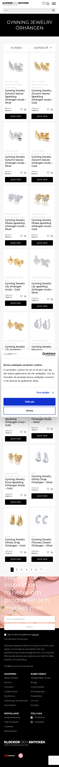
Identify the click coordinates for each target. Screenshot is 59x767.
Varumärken (10, 705)
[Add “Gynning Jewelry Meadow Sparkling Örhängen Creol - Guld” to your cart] (25, 432)
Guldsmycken (11, 691)
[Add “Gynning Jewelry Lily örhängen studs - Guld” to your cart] (25, 296)
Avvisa (29, 410)
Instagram (39, 722)
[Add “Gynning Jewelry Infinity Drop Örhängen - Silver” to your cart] (52, 489)
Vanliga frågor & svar (40, 678)
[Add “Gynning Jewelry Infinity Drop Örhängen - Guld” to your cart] (25, 552)
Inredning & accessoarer (16, 700)
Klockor (8, 682)
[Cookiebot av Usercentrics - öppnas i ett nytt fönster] (42, 354)
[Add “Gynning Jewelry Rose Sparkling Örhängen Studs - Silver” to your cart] (52, 429)
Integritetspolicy (12, 717)
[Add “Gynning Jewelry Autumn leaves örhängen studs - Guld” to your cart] (52, 173)
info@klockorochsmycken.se (18, 666)
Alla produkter (11, 678)
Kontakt (35, 705)
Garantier (8, 726)
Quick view (15, 116)
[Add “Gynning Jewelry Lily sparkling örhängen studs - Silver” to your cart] (52, 299)
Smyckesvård (37, 687)
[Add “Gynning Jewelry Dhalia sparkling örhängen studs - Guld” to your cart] (52, 236)
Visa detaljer (43, 392)
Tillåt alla (29, 401)
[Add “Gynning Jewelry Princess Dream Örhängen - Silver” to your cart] (52, 552)
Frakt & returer (11, 722)
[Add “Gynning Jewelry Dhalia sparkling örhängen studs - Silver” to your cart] (25, 236)
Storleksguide (38, 691)
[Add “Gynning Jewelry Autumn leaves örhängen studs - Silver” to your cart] (25, 173)
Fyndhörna (9, 696)
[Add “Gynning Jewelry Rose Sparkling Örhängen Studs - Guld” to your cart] (25, 495)
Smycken (9, 687)
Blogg (34, 682)
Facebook (39, 717)
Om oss (34, 700)
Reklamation (10, 731)
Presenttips (36, 696)
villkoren (35, 634)
